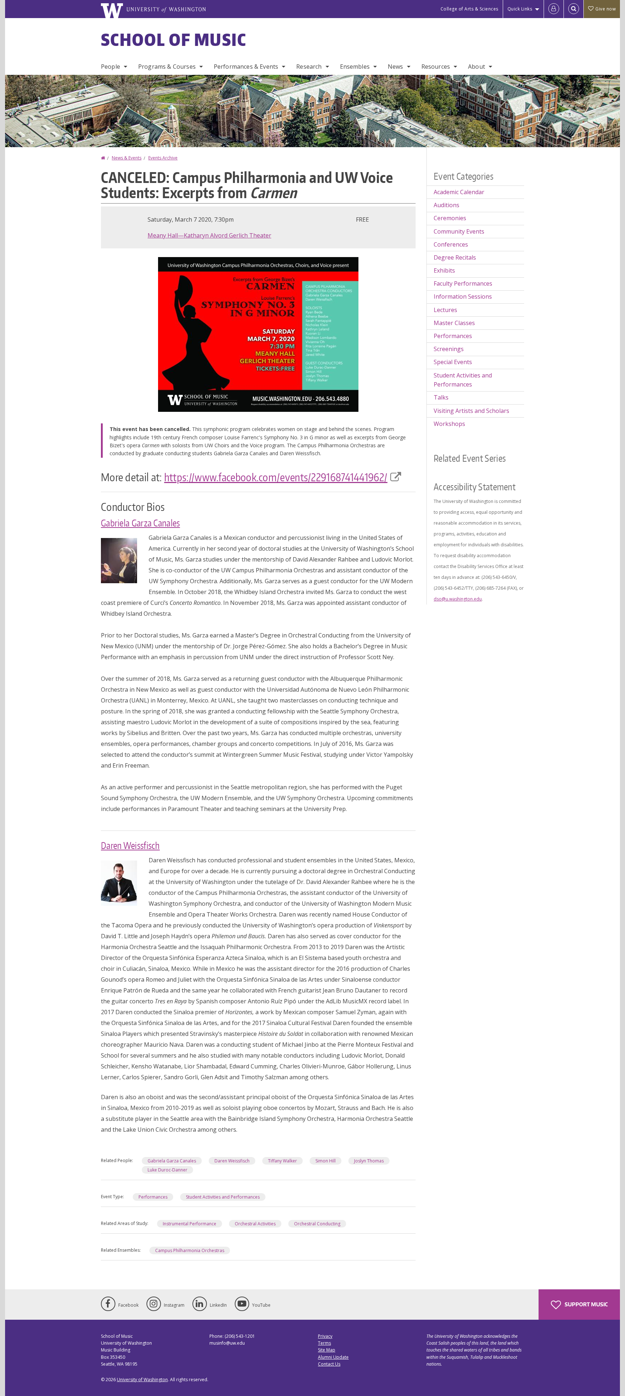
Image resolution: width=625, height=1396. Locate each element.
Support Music (586, 1304)
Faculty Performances (463, 283)
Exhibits (444, 270)
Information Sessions (463, 296)
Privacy (325, 1336)
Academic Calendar (459, 192)
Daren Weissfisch (130, 845)
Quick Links (519, 9)
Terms (324, 1343)
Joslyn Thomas (369, 1161)
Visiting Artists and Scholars (471, 411)
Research (309, 67)
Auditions (446, 205)
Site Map (326, 1350)
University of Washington (142, 1379)
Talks (441, 397)
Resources (435, 67)
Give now (605, 9)
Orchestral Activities (255, 1224)
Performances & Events (246, 67)
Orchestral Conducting (317, 1224)
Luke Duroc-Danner (167, 1170)
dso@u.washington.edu (458, 599)
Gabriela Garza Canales (140, 523)
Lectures (445, 310)
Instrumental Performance (189, 1224)
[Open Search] (573, 9)
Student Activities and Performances (223, 1197)
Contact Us (329, 1364)
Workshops (449, 424)
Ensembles (355, 67)
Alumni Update (333, 1357)
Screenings (449, 349)
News (395, 67)
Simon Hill (325, 1161)
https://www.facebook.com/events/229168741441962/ (275, 477)
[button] (258, 334)
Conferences (451, 244)
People (110, 67)
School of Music (174, 39)
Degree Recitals (455, 257)
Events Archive (163, 158)
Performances (153, 1197)
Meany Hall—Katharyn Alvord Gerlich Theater (209, 235)
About (476, 67)
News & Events (126, 158)
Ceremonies (450, 218)
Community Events (459, 231)
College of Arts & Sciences (469, 9)
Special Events (453, 362)
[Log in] (554, 9)
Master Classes (454, 323)
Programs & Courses (167, 67)
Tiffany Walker (282, 1161)
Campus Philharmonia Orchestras (189, 1250)
